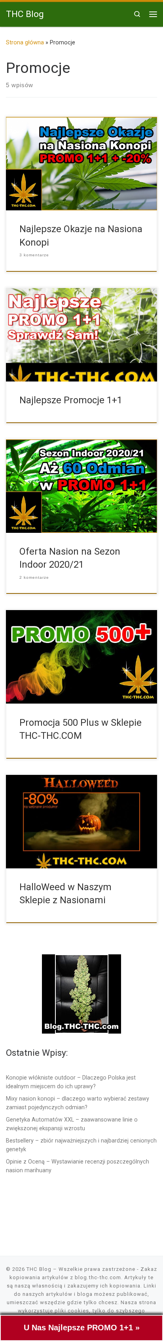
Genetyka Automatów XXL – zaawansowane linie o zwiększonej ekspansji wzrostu (72, 1123)
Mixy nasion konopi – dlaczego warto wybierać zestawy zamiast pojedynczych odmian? (77, 1102)
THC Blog (39, 1269)
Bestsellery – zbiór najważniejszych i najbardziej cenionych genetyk (81, 1144)
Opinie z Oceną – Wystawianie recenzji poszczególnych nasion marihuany (77, 1165)
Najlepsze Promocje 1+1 (70, 400)
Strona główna (25, 42)
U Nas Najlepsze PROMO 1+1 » (82, 1327)
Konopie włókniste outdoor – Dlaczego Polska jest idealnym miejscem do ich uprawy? (71, 1081)
